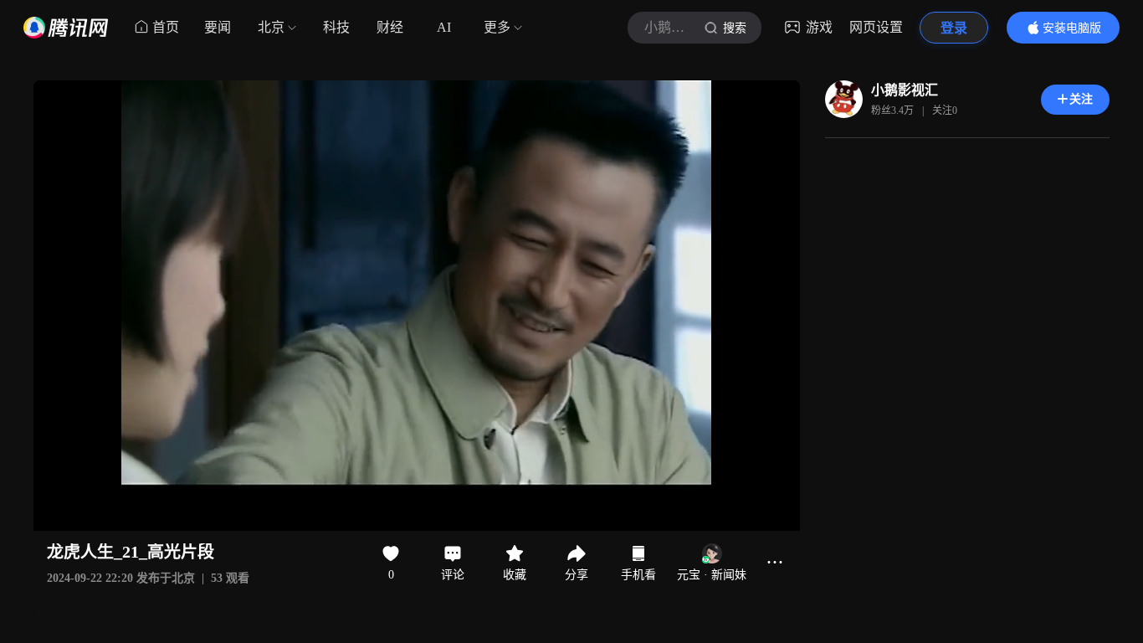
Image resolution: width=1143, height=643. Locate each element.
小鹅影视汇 (904, 90)
